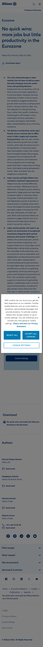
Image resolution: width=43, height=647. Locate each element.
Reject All (12, 335)
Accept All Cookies (31, 335)
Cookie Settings (21, 345)
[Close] (38, 297)
